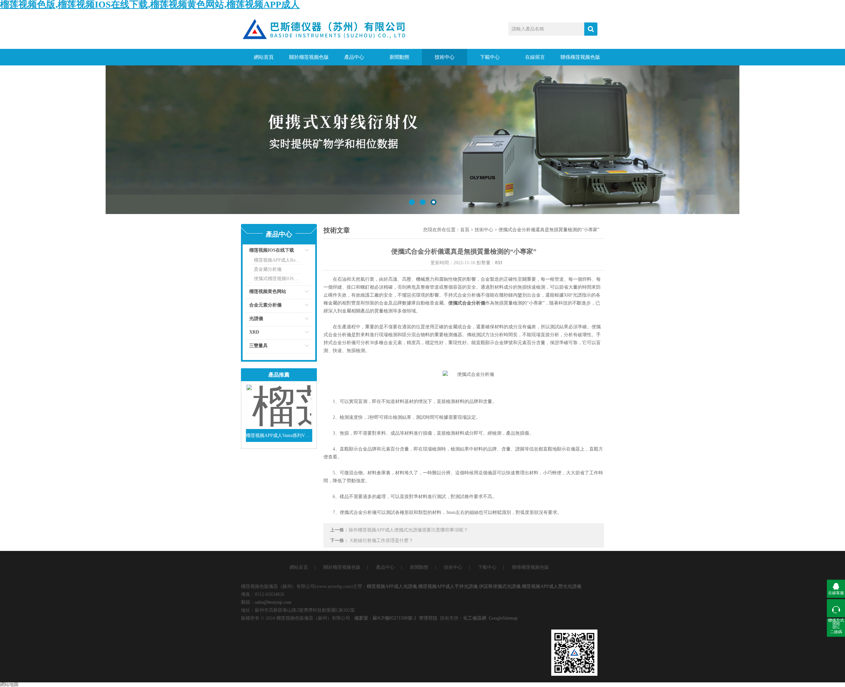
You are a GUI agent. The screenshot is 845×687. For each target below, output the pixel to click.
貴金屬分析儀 (268, 269)
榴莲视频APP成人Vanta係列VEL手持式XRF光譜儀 (279, 435)
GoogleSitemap (503, 618)
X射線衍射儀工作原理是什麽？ (381, 540)
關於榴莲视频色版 (309, 57)
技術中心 (445, 57)
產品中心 (354, 57)
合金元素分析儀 (265, 305)
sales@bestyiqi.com (273, 602)
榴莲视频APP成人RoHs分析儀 (278, 260)
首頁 (464, 229)
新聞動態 (399, 57)
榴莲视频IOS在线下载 (271, 250)
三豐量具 (258, 345)
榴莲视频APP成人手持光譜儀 (448, 586)
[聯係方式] (836, 608)
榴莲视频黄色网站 (267, 291)
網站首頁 (264, 57)
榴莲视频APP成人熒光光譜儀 (551, 586)
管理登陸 (428, 618)
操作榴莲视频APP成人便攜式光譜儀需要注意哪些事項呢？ (408, 529)
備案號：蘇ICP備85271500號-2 (385, 618)
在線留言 (535, 57)
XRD (254, 332)
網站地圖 (9, 684)
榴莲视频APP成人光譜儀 (392, 586)
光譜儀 (256, 318)
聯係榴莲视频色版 (580, 57)
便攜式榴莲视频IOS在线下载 (278, 278)
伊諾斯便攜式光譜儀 (500, 586)
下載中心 (490, 57)
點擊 (299, 252)
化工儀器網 (474, 618)
